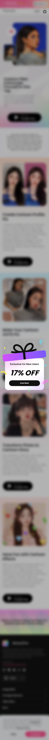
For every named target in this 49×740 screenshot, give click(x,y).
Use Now (24, 383)
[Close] (44, 11)
